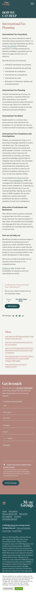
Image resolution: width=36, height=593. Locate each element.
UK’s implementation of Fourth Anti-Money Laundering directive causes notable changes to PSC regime (19, 358)
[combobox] (4, 438)
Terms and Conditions (23, 528)
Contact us (6, 268)
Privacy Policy (6, 531)
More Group (11, 525)
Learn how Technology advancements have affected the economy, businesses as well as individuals (19, 350)
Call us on (16, 300)
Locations (17, 516)
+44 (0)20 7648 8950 (24, 388)
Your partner (13, 511)
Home (4, 511)
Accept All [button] (19, 588)
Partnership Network (9, 519)
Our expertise (7, 516)
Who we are (23, 514)
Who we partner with (9, 514)
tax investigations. (16, 180)
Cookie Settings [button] (8, 588)
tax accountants (11, 46)
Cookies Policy (17, 531)
